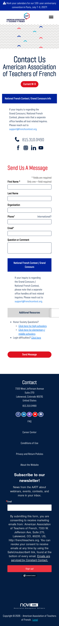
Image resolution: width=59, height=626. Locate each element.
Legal (35, 620)
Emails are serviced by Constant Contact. (30, 558)
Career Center (29, 432)
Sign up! (30, 568)
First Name (13, 182)
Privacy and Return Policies (29, 454)
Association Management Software (29, 608)
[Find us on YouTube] (41, 148)
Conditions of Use (29, 443)
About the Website (29, 465)
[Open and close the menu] (44, 17)
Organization (14, 205)
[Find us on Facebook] (19, 148)
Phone (11, 216)
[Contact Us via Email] (40, 414)
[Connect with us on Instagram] (26, 148)
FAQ (29, 421)
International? (44, 216)
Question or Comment (18, 240)
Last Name (13, 193)
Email (10, 228)
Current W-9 (29, 84)
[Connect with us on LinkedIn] (34, 148)
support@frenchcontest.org (23, 129)
